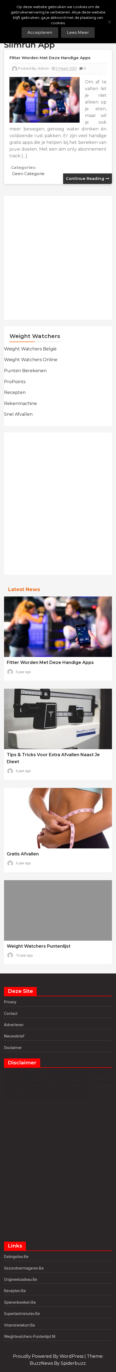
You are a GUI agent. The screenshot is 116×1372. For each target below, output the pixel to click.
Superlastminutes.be (22, 1313)
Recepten (15, 392)
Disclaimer (13, 1048)
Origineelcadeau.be (20, 1279)
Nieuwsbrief (14, 1036)
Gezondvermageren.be (24, 1268)
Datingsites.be (16, 1256)
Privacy (10, 1002)
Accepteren (40, 32)
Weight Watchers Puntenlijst (38, 946)
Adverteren (13, 1025)
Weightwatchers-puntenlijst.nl (29, 1336)
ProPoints (14, 381)
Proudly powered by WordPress (48, 1356)
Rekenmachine (20, 403)
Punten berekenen (25, 370)
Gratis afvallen (23, 853)
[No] (109, 21)
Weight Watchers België (30, 348)
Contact (11, 1013)
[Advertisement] (58, 258)
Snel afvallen (18, 414)
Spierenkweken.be (20, 1302)
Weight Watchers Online (30, 359)
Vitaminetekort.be (19, 1325)
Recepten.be (15, 1291)
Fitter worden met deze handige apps (49, 57)
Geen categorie (28, 173)
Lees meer (78, 32)
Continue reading (85, 178)
